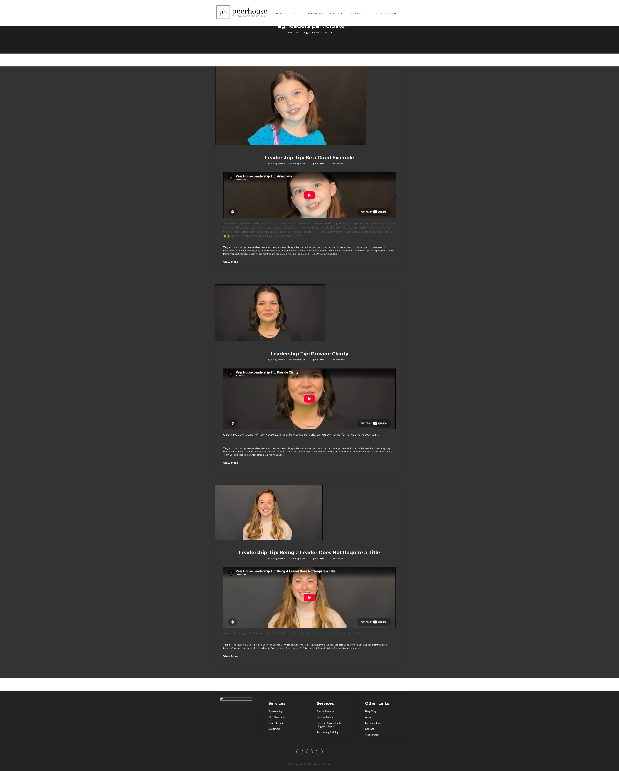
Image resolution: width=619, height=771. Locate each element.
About (296, 13)
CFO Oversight (276, 717)
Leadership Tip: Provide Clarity (309, 354)
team (272, 254)
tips (294, 254)
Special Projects (325, 711)
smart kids (244, 254)
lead (283, 250)
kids (278, 250)
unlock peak (309, 254)
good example (360, 247)
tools (299, 254)
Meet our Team (373, 722)
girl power (345, 247)
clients (297, 247)
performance (230, 254)
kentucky (250, 250)
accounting (240, 247)
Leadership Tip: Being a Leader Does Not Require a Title (309, 553)
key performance (265, 250)
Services (279, 13)
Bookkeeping (275, 711)
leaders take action (329, 250)
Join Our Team (386, 13)
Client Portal (359, 13)
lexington (375, 250)
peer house (387, 250)
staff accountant (259, 254)
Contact (336, 13)
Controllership (276, 722)
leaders (291, 250)
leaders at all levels (354, 644)
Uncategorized (298, 163)
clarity (290, 247)
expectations (328, 247)
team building (283, 254)
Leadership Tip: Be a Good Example (309, 158)
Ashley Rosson (278, 163)
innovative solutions (233, 250)
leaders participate (307, 250)
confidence (308, 247)
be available (253, 247)
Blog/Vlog (315, 13)
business (281, 247)
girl (337, 247)
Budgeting (274, 728)
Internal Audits (325, 717)
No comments (338, 163)
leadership (347, 250)
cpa (318, 247)
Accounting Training (328, 732)
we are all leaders (327, 254)
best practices (268, 247)
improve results (376, 247)
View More (230, 262)
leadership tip (361, 250)
